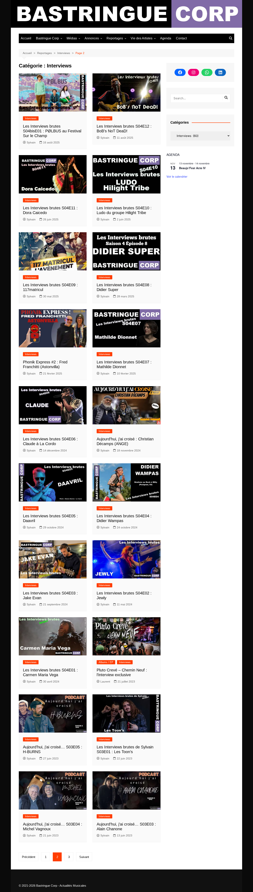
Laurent (105, 681)
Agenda (165, 38)
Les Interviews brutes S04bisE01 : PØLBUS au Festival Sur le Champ (52, 131)
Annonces (92, 38)
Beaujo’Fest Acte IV (192, 168)
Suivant (84, 857)
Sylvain (31, 142)
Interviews (31, 118)
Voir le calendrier (176, 176)
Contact (181, 38)
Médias (72, 38)
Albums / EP (106, 662)
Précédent (28, 857)
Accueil (26, 38)
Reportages (115, 38)
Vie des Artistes (141, 38)
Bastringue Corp (47, 38)
